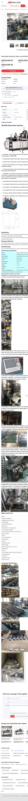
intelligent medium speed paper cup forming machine (19, 753)
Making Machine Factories (7, 779)
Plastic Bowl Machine (20, 785)
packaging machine (17, 755)
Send (12, 716)
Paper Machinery (23, 9)
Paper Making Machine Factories (9, 782)
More (2, 791)
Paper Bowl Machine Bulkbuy (8, 789)
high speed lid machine (5, 755)
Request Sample (24, 73)
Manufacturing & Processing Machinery (12, 9)
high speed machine (5, 758)
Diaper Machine (15, 770)
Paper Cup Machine (5, 753)
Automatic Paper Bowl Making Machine (10, 773)
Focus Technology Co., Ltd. (16, 795)
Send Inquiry (13, 70)
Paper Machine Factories (21, 779)
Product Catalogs (19, 750)
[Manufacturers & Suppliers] (14, 2)
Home (2, 9)
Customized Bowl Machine (7, 785)
